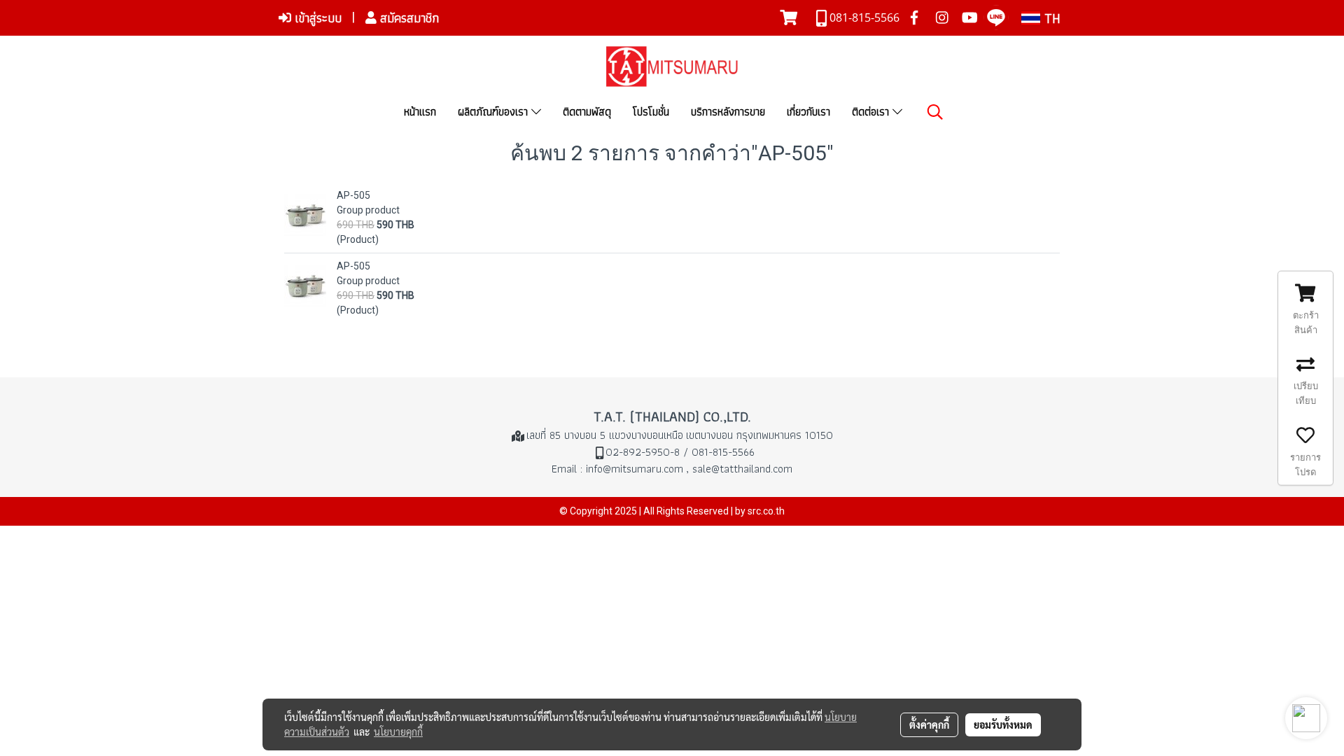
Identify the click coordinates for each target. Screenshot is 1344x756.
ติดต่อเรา (872, 111)
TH (1050, 18)
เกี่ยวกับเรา (808, 111)
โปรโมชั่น (651, 111)
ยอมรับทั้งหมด (1003, 724)
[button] (935, 112)
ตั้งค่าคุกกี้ (929, 724)
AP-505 (353, 195)
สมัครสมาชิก (408, 18)
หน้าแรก (420, 111)
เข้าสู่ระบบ (316, 18)
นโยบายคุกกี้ (398, 731)
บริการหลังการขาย (728, 111)
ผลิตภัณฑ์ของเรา (494, 111)
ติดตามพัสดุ (587, 111)
